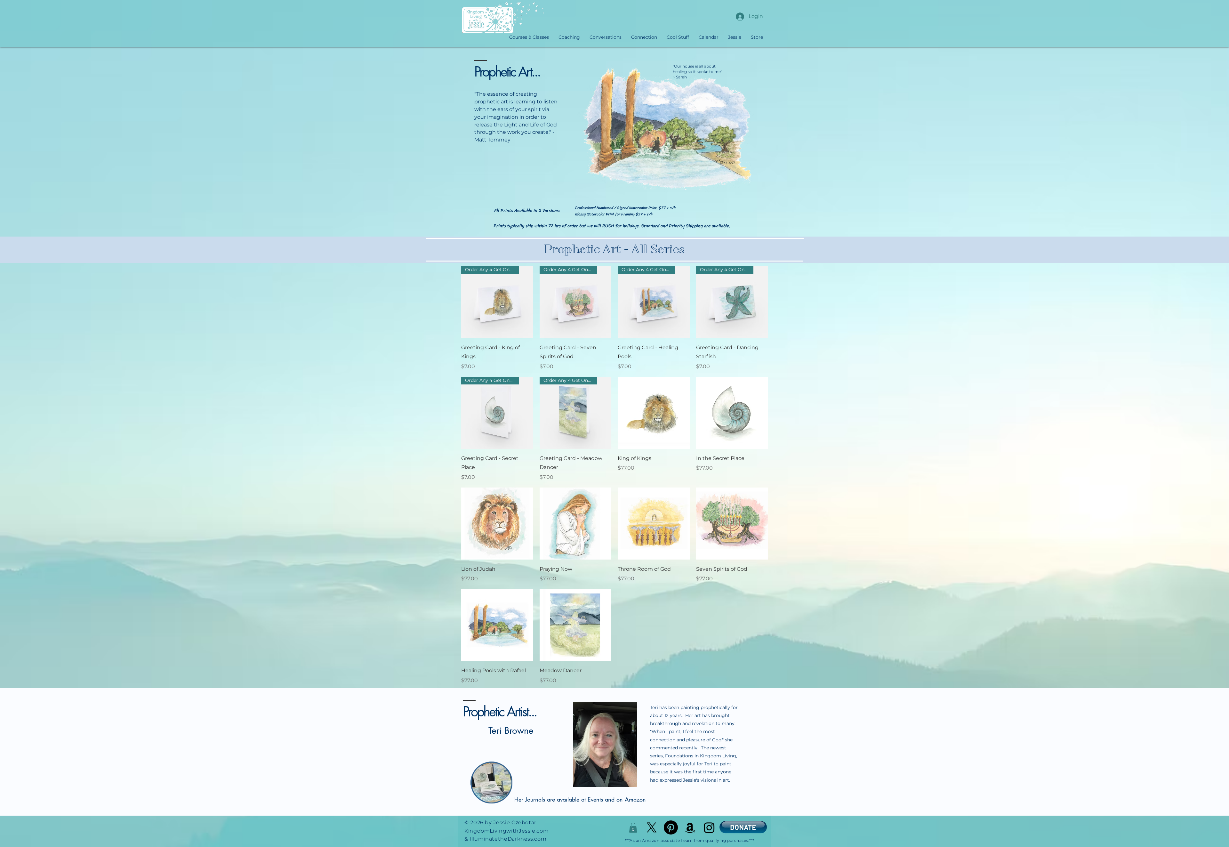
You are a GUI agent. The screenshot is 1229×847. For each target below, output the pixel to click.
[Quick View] (654, 413)
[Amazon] (690, 827)
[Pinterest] (671, 827)
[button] (633, 828)
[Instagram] (709, 827)
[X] (652, 827)
